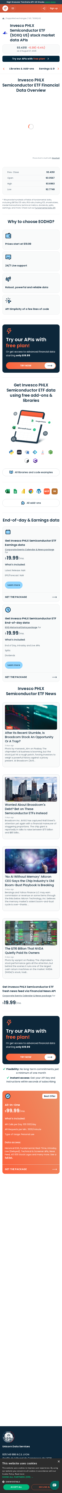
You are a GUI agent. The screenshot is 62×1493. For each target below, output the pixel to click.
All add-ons (33, 503)
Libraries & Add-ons (21, 68)
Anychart (56, 158)
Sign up (54, 8)
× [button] (58, 1461)
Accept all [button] (16, 1487)
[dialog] (31, 1475)
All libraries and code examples (33, 472)
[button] (31, 1477)
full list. (9, 1157)
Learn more (50, 2)
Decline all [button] (45, 1487)
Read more (20, 1474)
